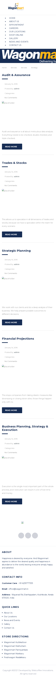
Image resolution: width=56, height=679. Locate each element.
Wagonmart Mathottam (15, 646)
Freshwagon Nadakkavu (15, 657)
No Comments (11, 98)
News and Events (18, 42)
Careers (13, 28)
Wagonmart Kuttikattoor (15, 642)
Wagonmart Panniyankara (16, 650)
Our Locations (17, 31)
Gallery (13, 38)
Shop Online (16, 35)
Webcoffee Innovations (42, 670)
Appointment (16, 25)
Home (12, 18)
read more (11, 146)
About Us (14, 21)
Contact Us (15, 45)
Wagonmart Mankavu (14, 654)
